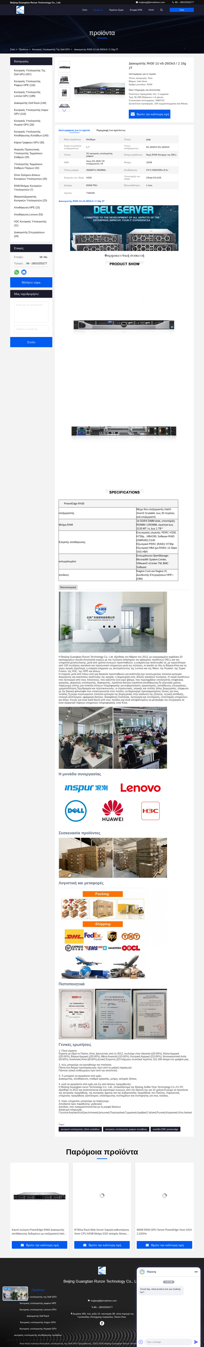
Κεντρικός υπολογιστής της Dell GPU (51, 49)
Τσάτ (181, 10)
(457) (29, 72)
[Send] (196, 1341)
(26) (27, 122)
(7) (28, 188)
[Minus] (196, 1272)
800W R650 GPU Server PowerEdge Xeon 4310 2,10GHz (101, 1231)
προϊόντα (23, 49)
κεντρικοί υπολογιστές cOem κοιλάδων (80, 1129)
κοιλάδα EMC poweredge (165, 1129)
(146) (30, 103)
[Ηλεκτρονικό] (24, 272)
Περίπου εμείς (116, 10)
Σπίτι (84, 10)
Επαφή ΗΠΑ (136, 10)
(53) (28, 214)
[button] (64, 110)
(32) (28, 166)
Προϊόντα (98, 10)
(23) (30, 198)
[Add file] (141, 1341)
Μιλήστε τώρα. (31, 282)
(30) (29, 142)
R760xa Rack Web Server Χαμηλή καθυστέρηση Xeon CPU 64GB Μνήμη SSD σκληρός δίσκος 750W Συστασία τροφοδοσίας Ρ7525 (39, 1232)
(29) (29, 234)
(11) (30, 223)
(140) (31, 133)
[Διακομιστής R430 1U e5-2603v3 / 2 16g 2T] (98, 88)
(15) (27, 207)
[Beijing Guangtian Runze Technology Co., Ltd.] (20, 10)
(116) (27, 83)
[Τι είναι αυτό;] (16, 272)
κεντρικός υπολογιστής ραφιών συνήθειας (126, 1129)
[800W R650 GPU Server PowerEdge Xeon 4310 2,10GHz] (102, 1195)
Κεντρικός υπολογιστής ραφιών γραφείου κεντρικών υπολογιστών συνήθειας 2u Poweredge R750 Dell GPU (160, 1232)
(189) (27, 94)
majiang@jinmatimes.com (152, 2)
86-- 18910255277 (184, 2)
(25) (28, 153)
